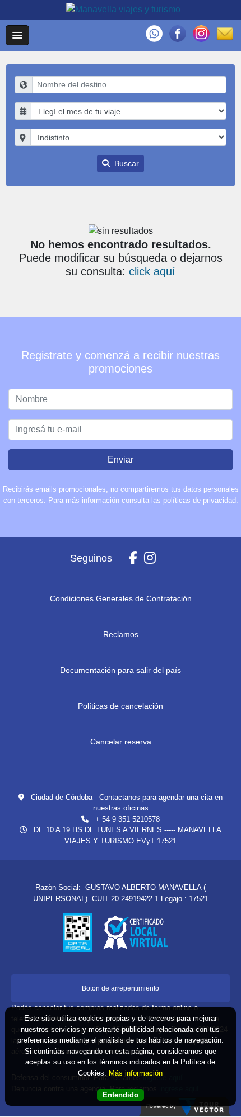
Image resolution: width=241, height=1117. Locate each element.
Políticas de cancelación (120, 705)
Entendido (120, 1095)
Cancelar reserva (120, 741)
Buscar (125, 163)
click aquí (152, 271)
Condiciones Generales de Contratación (121, 598)
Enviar (120, 459)
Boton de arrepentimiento (120, 988)
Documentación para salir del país (120, 670)
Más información (136, 1073)
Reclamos (120, 634)
